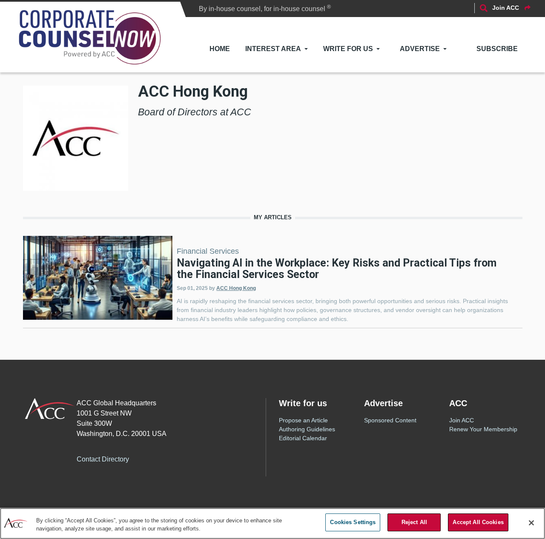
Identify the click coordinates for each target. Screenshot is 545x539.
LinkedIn (186, 458)
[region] (272, 523)
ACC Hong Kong (236, 288)
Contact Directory (103, 459)
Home (219, 48)
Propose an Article (303, 420)
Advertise (420, 48)
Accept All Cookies (478, 522)
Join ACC (461, 420)
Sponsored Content (390, 420)
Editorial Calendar (303, 438)
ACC (50, 408)
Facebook (152, 458)
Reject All (414, 522)
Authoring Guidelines (307, 429)
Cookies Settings (353, 522)
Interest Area (273, 48)
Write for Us (348, 48)
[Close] (531, 522)
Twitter (169, 458)
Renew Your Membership (483, 429)
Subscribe (497, 48)
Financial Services (208, 251)
